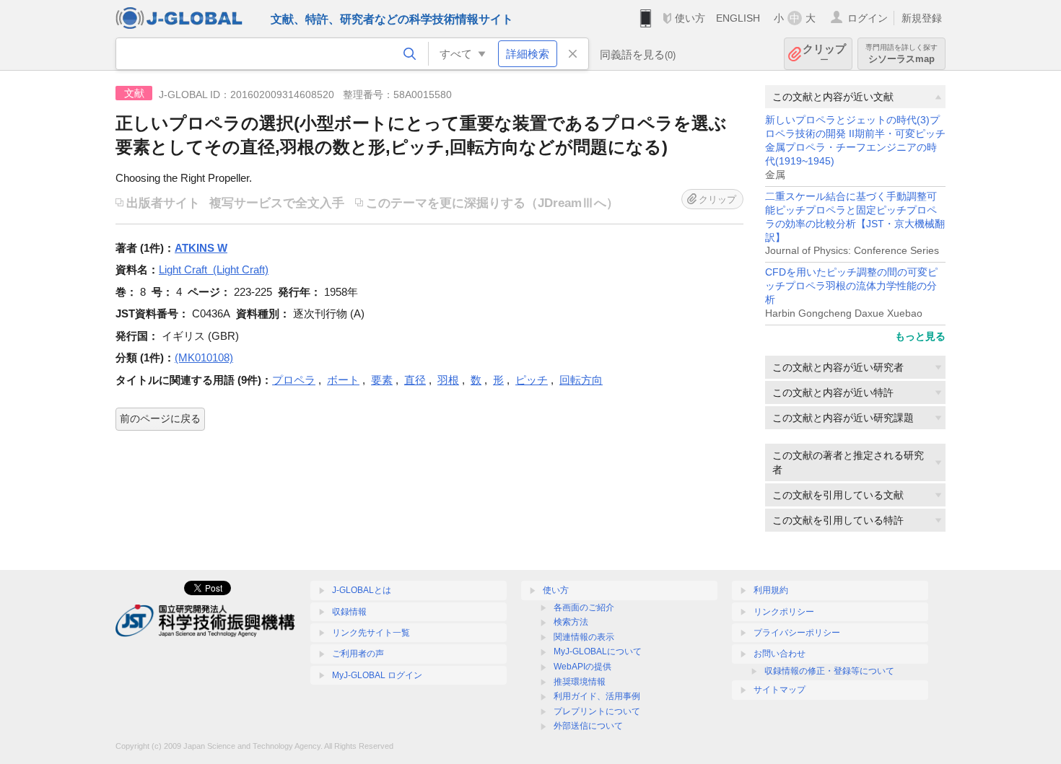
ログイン (867, 18)
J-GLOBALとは (361, 590)
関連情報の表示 (584, 637)
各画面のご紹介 (584, 607)
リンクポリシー (784, 612)
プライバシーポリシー (797, 633)
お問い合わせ (779, 654)
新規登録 (921, 18)
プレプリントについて (597, 711)
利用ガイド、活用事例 (597, 696)
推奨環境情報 (580, 682)
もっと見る (920, 336)
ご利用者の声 (358, 654)
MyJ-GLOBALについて (598, 651)
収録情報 (349, 612)
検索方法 (571, 622)
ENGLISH (738, 18)
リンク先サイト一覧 (371, 633)
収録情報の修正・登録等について (829, 671)
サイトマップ (779, 690)
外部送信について (588, 726)
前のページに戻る (160, 418)
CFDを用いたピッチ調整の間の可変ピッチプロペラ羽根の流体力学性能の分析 (851, 286)
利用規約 (771, 590)
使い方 (690, 18)
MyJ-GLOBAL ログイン (377, 675)
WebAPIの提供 (582, 667)
